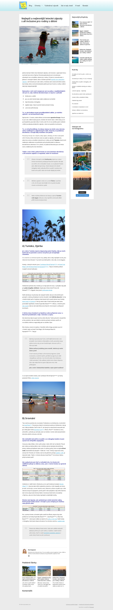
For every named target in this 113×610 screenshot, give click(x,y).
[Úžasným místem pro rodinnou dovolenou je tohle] (82, 181)
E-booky (38, 5)
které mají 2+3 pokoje (28, 301)
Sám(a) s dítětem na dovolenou (80, 110)
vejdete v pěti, (60, 453)
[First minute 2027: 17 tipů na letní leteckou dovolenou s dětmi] (29, 571)
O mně (77, 5)
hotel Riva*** (28, 425)
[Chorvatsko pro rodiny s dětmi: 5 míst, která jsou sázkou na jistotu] (75, 42)
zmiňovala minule (47, 290)
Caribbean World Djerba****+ (49, 264)
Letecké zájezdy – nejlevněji (79, 91)
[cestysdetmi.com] (23, 5)
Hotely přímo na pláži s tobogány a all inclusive (81, 82)
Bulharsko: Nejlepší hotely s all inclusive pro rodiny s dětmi (59, 579)
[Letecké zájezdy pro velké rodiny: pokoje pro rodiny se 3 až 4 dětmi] (75, 60)
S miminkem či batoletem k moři (80, 107)
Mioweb (92, 607)
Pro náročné (75, 103)
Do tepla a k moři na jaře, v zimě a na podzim (81, 74)
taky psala (25, 306)
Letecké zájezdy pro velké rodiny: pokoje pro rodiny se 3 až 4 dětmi (86, 60)
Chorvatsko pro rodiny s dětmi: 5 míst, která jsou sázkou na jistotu (85, 42)
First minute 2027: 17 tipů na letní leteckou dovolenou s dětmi (29, 579)
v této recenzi (35, 378)
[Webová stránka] (29, 556)
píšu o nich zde (52, 519)
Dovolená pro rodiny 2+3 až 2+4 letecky (82, 78)
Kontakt (85, 5)
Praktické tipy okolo (77, 100)
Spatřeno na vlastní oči (77, 113)
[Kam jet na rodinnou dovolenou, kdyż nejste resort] (82, 161)
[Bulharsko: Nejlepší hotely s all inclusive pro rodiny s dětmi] (59, 571)
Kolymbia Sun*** (39, 429)
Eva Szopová (35, 64)
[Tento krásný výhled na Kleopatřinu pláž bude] (82, 142)
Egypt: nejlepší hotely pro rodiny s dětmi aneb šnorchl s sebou (44, 579)
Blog (30, 5)
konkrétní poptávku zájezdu (52, 533)
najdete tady (61, 521)
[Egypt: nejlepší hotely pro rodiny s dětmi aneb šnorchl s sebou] (44, 571)
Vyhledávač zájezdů (51, 5)
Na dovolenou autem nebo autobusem (81, 94)
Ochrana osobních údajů (72, 604)
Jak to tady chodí (67, 5)
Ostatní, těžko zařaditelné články (80, 97)
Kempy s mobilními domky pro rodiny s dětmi (81, 87)
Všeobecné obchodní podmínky (86, 604)
